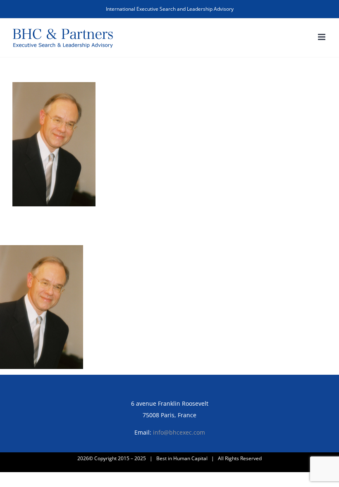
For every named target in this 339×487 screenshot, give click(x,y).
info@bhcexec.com (179, 432)
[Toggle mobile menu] (322, 37)
